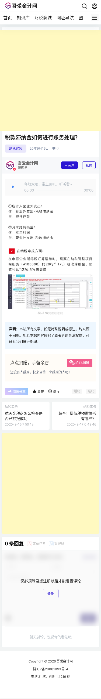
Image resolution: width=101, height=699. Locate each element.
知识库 (23, 17)
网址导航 (65, 17)
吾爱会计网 (64, 661)
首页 (7, 17)
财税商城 (43, 17)
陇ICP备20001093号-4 (50, 669)
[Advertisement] (50, 80)
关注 (71, 166)
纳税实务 (15, 148)
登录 (50, 594)
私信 (89, 166)
